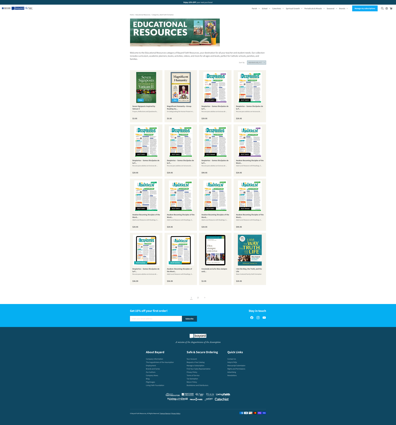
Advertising (231, 372)
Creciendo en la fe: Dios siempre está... (214, 270)
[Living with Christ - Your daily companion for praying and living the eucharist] (177, 399)
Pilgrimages (150, 382)
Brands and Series (153, 369)
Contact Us (231, 359)
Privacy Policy (192, 372)
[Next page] (204, 297)
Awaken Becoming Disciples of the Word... (250, 161)
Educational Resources (143, 15)
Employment (151, 365)
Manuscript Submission (236, 365)
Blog (148, 378)
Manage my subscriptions (365, 8)
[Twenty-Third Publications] (188, 395)
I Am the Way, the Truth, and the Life (249, 270)
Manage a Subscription (195, 365)
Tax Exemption (192, 378)
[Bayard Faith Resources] (173, 395)
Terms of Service (193, 375)
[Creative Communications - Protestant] (200, 395)
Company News (152, 375)
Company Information (154, 359)
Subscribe (189, 319)
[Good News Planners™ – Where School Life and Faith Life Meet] (209, 400)
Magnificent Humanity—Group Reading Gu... (179, 107)
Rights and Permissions (236, 369)
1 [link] (191, 297)
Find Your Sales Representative (198, 369)
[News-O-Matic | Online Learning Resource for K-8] (196, 400)
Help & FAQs (232, 362)
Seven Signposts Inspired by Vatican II (143, 107)
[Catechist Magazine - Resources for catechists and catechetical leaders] (222, 400)
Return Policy (192, 382)
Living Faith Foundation (155, 385)
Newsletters (232, 375)
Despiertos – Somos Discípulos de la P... (215, 107)
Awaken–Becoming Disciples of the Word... (179, 270)
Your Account (192, 359)
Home (132, 15)
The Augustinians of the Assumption (160, 362)
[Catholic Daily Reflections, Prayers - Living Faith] (223, 395)
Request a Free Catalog (195, 362)
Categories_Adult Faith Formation (163, 15)
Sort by (242, 62)
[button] (255, 8)
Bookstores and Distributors (197, 385)
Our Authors (150, 372)
